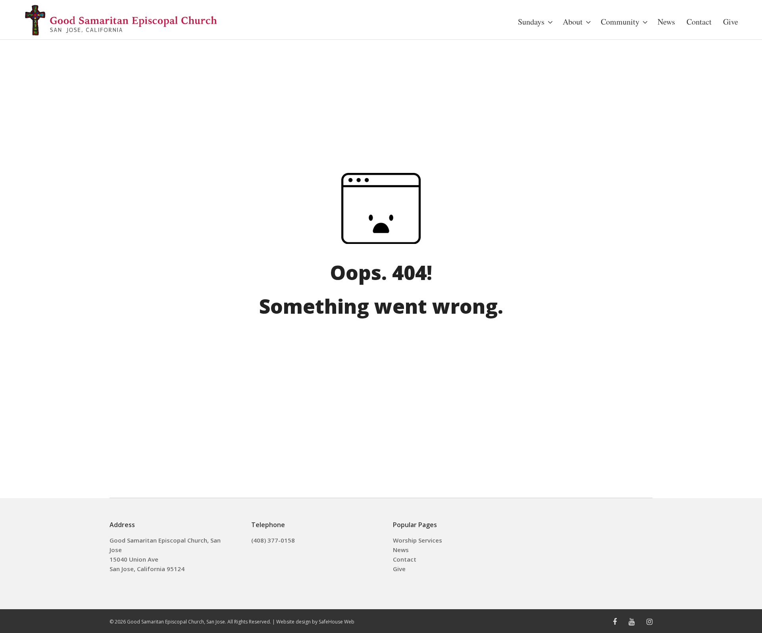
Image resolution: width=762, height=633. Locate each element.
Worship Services (417, 540)
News (401, 550)
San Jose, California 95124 (147, 569)
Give (399, 569)
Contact (404, 559)
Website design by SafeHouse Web (315, 621)
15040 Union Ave (134, 559)
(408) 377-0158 (273, 540)
